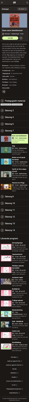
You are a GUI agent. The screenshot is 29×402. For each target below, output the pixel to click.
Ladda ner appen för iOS (13, 361)
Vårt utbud (13, 357)
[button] (14, 110)
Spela (9, 38)
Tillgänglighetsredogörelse (13, 389)
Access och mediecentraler (13, 381)
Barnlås (14, 369)
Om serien (21, 9)
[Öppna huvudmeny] (2, 3)
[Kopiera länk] (4, 91)
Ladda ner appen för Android (13, 365)
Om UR (13, 385)
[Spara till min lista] (21, 38)
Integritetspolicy (13, 392)
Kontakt (14, 377)
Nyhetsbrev (14, 373)
